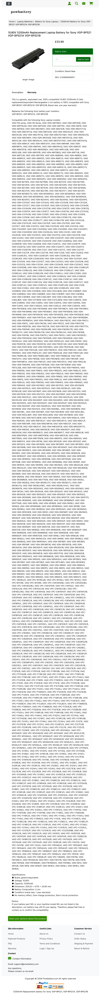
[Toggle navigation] (9, 4)
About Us (44, 933)
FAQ (10, 943)
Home (12, 21)
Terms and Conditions (50, 943)
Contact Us (79, 933)
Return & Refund (81, 948)
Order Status (80, 938)
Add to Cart (83, 59)
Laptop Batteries (25, 21)
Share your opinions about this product (27, 918)
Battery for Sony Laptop (46, 21)
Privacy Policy (46, 938)
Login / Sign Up (47, 948)
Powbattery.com (50, 978)
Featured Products (16, 938)
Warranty (12, 948)
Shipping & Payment (83, 943)
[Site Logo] (22, 12)
